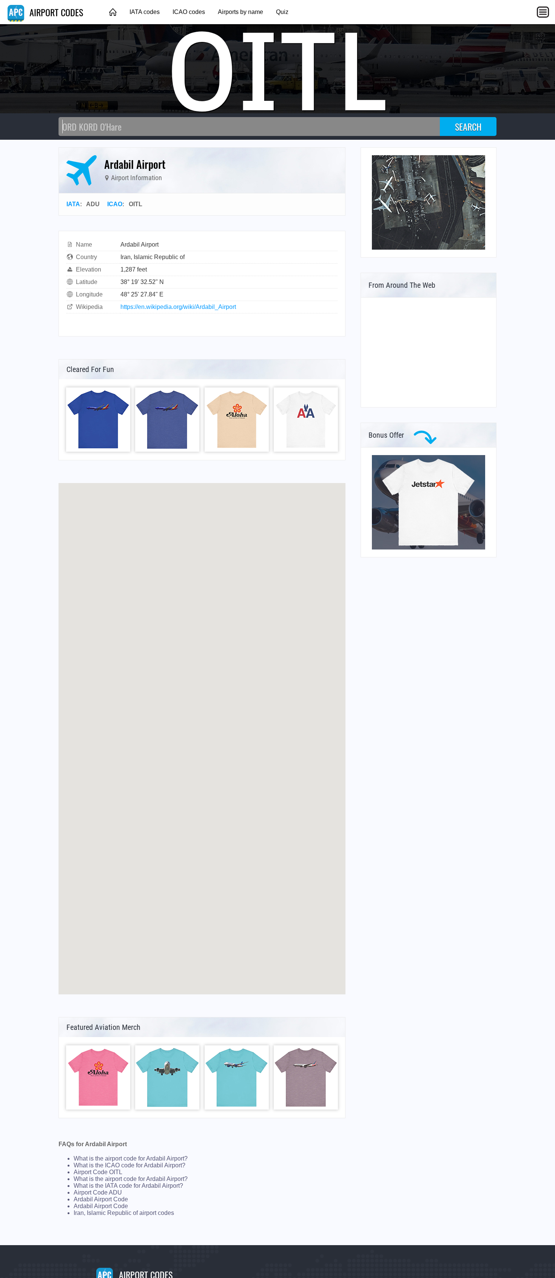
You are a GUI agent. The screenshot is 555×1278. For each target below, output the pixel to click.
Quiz (282, 12)
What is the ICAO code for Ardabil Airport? (129, 1165)
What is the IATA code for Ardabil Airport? (128, 1185)
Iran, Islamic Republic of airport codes (124, 1213)
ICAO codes (189, 12)
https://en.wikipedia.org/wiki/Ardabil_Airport (178, 307)
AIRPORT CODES (55, 12)
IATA (73, 204)
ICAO (114, 204)
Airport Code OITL (98, 1172)
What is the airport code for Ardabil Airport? (131, 1158)
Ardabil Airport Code (101, 1199)
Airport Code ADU (98, 1192)
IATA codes (145, 12)
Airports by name (240, 12)
